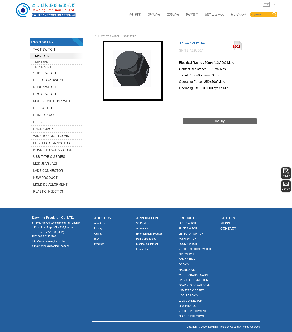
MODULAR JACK (45, 163)
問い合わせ (238, 14)
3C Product (142, 223)
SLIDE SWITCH (44, 73)
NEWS (225, 223)
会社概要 (135, 14)
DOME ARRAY (43, 115)
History (98, 228)
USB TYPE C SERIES (49, 156)
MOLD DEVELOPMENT (50, 184)
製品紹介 (154, 14)
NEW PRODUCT (45, 177)
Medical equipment (147, 243)
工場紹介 (173, 14)
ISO (96, 238)
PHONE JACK (43, 129)
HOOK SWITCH (44, 94)
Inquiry (286, 174)
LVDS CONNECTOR (48, 170)
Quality (98, 233)
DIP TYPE (41, 61)
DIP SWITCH (42, 108)
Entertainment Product (149, 233)
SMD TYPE (42, 55)
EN (273, 4)
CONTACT (228, 228)
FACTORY (228, 218)
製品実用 (192, 14)
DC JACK (40, 122)
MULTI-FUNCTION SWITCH (53, 101)
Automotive (142, 228)
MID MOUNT (43, 67)
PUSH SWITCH (44, 87)
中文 (266, 4)
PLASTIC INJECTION (48, 191)
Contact (286, 188)
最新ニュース (214, 14)
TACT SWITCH (44, 49)
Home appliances (146, 238)
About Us (99, 223)
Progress (99, 243)
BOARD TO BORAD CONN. (53, 150)
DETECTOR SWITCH (49, 80)
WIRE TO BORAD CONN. (51, 136)
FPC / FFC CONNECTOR (51, 143)
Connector (142, 249)
